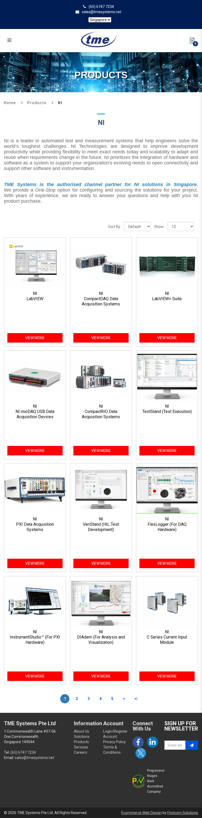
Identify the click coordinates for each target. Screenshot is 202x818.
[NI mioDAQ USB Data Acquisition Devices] (35, 377)
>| (135, 699)
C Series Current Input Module (167, 640)
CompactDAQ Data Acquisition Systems (101, 301)
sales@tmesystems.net (101, 12)
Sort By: (114, 227)
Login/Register (115, 731)
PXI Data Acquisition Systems (35, 527)
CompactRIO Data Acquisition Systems (101, 414)
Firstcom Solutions (182, 813)
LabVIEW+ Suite (167, 298)
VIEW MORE (35, 338)
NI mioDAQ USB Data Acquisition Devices (35, 414)
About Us (81, 731)
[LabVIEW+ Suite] (167, 264)
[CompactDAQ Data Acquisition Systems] (101, 264)
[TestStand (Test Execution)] (167, 377)
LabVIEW (35, 298)
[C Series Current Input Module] (167, 602)
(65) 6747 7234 (101, 6)
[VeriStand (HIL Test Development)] (101, 490)
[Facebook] (138, 742)
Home (10, 103)
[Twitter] (140, 753)
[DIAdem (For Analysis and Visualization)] (101, 602)
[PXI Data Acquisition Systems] (35, 490)
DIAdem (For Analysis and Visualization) (101, 640)
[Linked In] (152, 742)
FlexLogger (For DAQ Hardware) (167, 527)
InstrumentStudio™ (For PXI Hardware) (35, 640)
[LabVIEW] (35, 264)
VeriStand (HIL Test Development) (101, 527)
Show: (159, 227)
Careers (80, 752)
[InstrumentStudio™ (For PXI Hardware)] (35, 602)
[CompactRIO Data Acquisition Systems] (101, 377)
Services (81, 747)
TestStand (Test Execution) (167, 411)
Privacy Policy (114, 742)
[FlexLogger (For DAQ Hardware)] (167, 490)
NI (60, 103)
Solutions (81, 736)
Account (110, 736)
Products (37, 103)
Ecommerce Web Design (141, 813)
